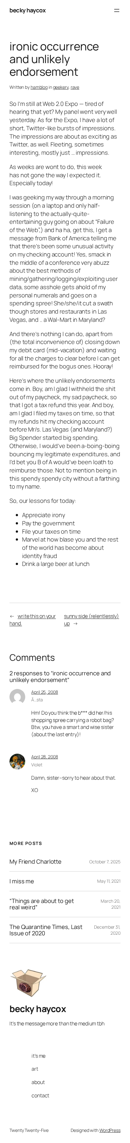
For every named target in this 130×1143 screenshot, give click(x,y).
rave (75, 87)
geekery (60, 87)
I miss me (21, 881)
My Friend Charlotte (35, 861)
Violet (36, 765)
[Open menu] (117, 10)
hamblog (39, 87)
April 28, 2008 (44, 757)
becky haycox (27, 10)
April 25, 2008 (44, 692)
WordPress (110, 1130)
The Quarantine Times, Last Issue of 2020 (45, 930)
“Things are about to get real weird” (41, 904)
